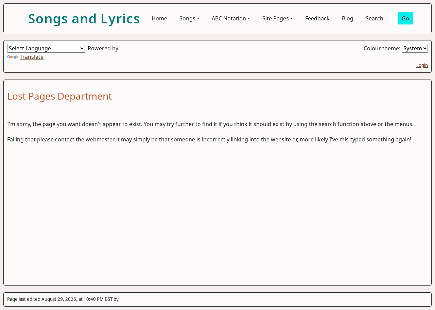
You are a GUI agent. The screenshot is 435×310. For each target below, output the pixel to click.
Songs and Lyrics (84, 18)
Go (405, 18)
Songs (187, 18)
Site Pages (275, 18)
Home (159, 18)
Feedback (317, 18)
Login (422, 65)
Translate (32, 57)
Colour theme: (383, 48)
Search (374, 18)
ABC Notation (229, 18)
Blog (347, 18)
